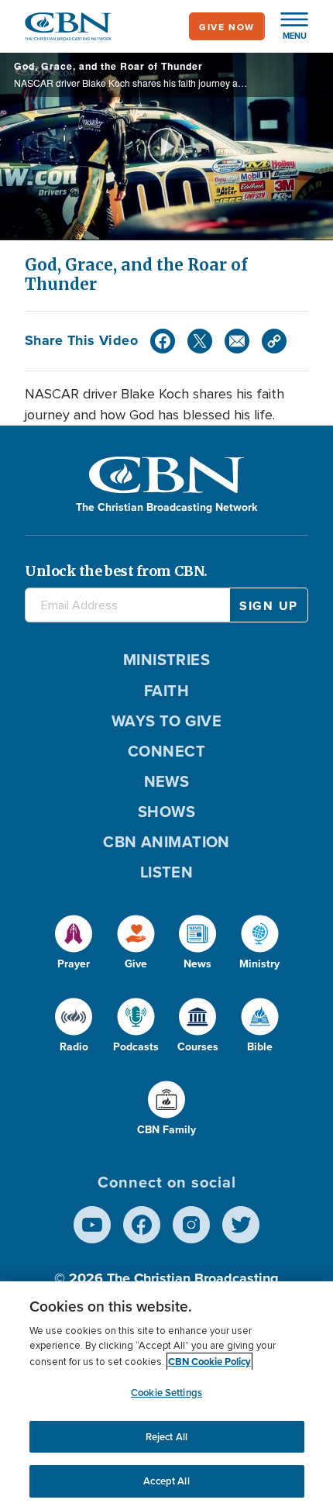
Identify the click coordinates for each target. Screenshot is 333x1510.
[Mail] (237, 341)
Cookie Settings (166, 1392)
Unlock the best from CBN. (116, 571)
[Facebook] (162, 341)
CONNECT (166, 750)
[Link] (274, 341)
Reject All (166, 1436)
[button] (286, 26)
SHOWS (166, 811)
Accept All (166, 1481)
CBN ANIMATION (166, 841)
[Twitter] (199, 341)
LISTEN (167, 871)
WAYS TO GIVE (166, 720)
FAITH (166, 690)
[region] (166, 1395)
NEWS (167, 781)
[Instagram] (191, 1224)
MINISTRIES (167, 659)
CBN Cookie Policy (209, 1361)
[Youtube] (92, 1224)
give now (227, 26)
